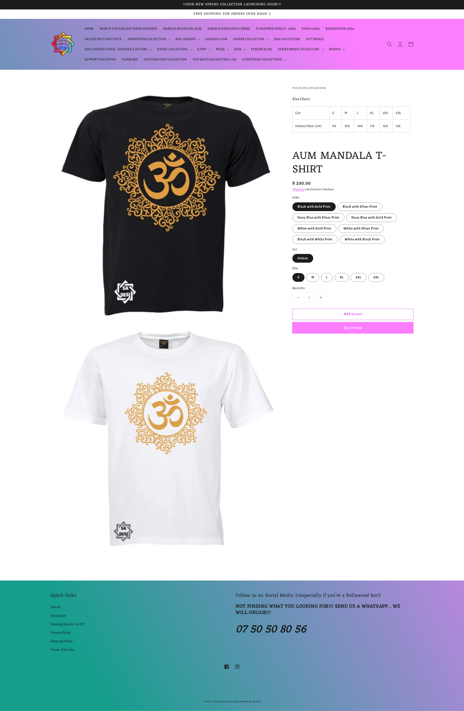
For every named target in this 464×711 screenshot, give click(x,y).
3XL (376, 277)
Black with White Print (315, 239)
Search (56, 607)
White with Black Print (362, 239)
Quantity (298, 288)
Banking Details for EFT (68, 624)
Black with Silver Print (360, 207)
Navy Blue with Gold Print (371, 217)
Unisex (302, 258)
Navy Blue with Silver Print (318, 217)
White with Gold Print (314, 228)
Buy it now (353, 328)
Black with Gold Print (314, 207)
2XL (358, 277)
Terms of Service (62, 650)
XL (342, 277)
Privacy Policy (61, 633)
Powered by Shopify (250, 701)
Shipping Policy (62, 641)
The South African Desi (225, 701)
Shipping (298, 189)
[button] (148, 39)
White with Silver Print (361, 228)
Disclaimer (58, 616)
